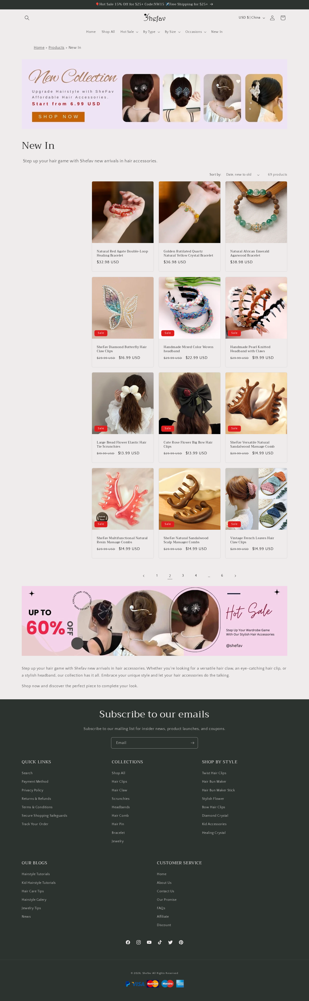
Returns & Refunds (36, 799)
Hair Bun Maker (214, 782)
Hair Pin (118, 824)
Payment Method (35, 782)
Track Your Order (35, 824)
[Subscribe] (192, 743)
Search (27, 773)
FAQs (161, 908)
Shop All (118, 773)
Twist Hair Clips (214, 773)
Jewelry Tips (31, 908)
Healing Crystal (214, 833)
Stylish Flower (213, 799)
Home (39, 47)
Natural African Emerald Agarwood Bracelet (249, 254)
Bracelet (118, 833)
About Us (164, 883)
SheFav (146, 973)
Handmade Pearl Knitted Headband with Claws (250, 349)
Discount (164, 925)
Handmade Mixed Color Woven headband (189, 349)
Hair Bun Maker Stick (218, 790)
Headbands (121, 807)
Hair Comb (120, 816)
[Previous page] (144, 576)
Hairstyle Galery (34, 900)
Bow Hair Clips (213, 807)
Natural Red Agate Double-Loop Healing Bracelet (122, 254)
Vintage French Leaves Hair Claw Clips (252, 540)
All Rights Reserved (165, 973)
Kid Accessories (214, 824)
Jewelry (118, 841)
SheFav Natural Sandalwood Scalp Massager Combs (186, 540)
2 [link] (170, 576)
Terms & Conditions (37, 807)
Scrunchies (120, 799)
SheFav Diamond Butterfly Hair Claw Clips (122, 349)
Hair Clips (119, 782)
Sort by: (215, 175)
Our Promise (167, 900)
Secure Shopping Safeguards (44, 816)
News (26, 917)
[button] (27, 18)
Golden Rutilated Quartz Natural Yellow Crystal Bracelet (188, 254)
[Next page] (235, 576)
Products (56, 47)
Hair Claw (119, 790)
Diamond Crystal (215, 816)
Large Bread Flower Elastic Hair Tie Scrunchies (122, 445)
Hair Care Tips (33, 891)
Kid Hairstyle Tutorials (39, 883)
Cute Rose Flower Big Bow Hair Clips (188, 445)
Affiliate (163, 917)
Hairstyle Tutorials (36, 874)
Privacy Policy (32, 790)
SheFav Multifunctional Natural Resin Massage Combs (122, 540)
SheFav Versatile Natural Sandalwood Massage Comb (252, 445)
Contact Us (165, 891)
